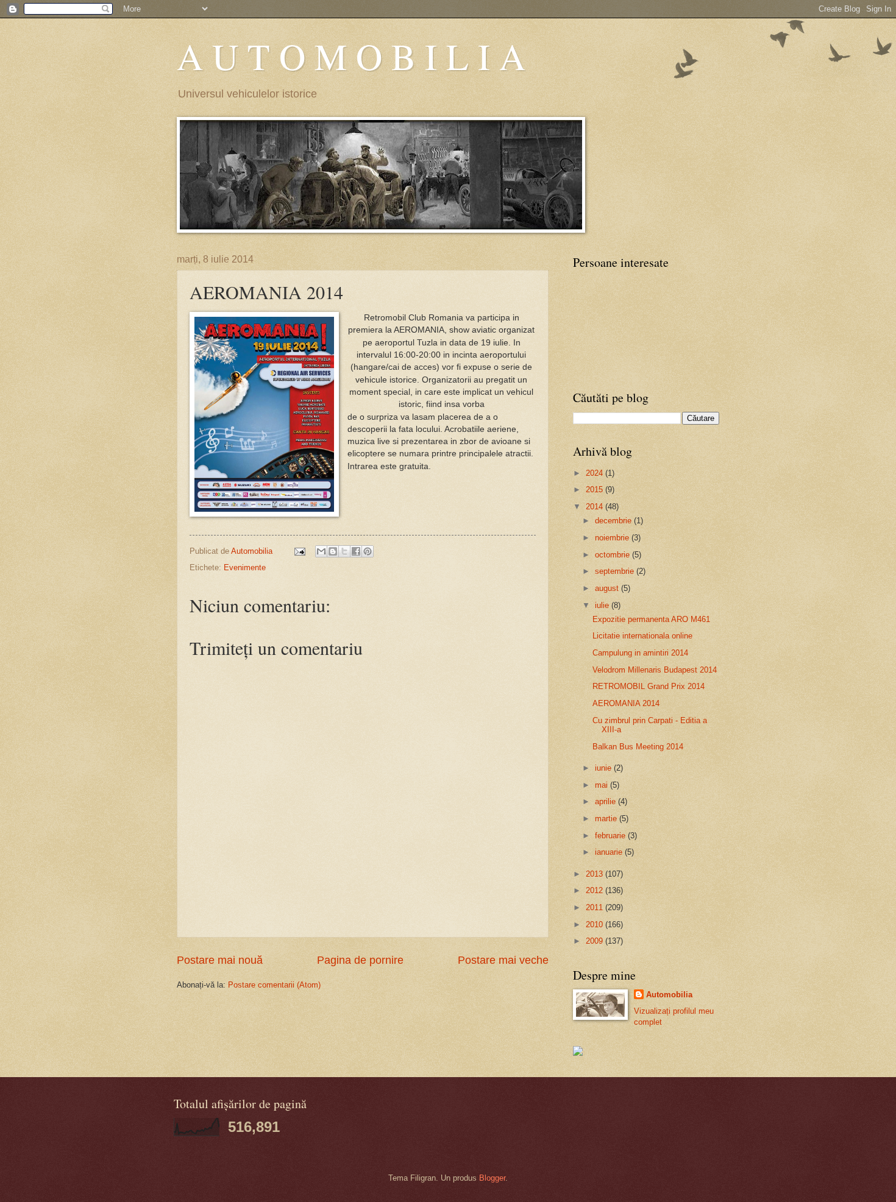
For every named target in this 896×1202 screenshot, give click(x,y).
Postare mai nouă (220, 960)
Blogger (492, 1178)
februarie (611, 835)
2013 (595, 874)
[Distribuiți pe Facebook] (356, 551)
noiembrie (613, 537)
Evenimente (245, 567)
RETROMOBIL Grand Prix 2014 (648, 686)
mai (602, 785)
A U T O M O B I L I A (351, 56)
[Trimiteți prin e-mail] (321, 551)
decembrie (614, 520)
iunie (604, 767)
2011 (595, 907)
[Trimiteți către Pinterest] (367, 551)
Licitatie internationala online (642, 635)
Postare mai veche (503, 960)
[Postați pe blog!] (333, 551)
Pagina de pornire (360, 960)
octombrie (613, 554)
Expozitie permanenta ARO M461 (651, 619)
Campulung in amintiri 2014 (640, 652)
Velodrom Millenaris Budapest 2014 (654, 669)
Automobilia (669, 994)
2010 (595, 924)
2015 (595, 489)
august (608, 588)
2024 (595, 473)
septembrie (615, 571)
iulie (603, 605)
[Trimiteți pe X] (344, 551)
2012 (595, 890)
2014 (595, 506)
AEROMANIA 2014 (626, 703)
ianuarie (610, 852)
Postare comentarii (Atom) (274, 984)
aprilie (606, 801)
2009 (595, 941)
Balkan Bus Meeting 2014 (637, 746)
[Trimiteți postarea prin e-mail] (299, 551)
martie (607, 818)
